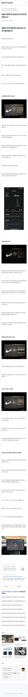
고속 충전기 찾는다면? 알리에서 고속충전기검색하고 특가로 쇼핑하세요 (10, 569)
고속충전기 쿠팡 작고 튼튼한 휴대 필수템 (13, 576)
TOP (25, 692)
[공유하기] (10, 586)
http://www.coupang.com (8, 574)
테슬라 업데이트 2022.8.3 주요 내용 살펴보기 (12, 609)
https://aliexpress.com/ (8, 564)
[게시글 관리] (14, 586)
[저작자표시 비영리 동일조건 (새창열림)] (23, 585)
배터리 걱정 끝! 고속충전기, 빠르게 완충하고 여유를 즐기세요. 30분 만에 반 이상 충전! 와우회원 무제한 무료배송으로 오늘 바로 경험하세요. (14, 579)
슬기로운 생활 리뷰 (7, 592)
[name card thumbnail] (23, 669)
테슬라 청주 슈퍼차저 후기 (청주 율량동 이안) (11, 605)
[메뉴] (25, 3)
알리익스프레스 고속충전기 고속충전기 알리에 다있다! (9, 567)
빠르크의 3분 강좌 (7, 3)
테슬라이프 (16, 592)
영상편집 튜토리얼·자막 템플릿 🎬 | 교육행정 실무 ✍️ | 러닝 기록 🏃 (11, 674)
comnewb (20, 693)
